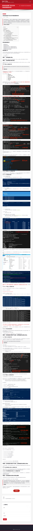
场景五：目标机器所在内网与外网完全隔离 (8, 40)
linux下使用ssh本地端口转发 (8, 36)
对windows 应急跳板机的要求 (9, 33)
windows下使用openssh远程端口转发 (9, 32)
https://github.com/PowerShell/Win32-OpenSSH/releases (12, 253)
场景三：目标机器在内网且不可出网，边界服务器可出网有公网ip (11, 35)
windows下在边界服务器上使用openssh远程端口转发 (11, 39)
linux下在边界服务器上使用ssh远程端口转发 (9, 38)
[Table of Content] (17, 27)
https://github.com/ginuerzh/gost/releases (8, 291)
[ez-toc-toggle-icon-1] (17, 27)
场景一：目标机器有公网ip (6, 30)
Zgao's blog (5, 1)
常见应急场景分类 (5, 28)
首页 (19, 5)
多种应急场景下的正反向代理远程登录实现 (26, 5)
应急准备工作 (5, 29)
